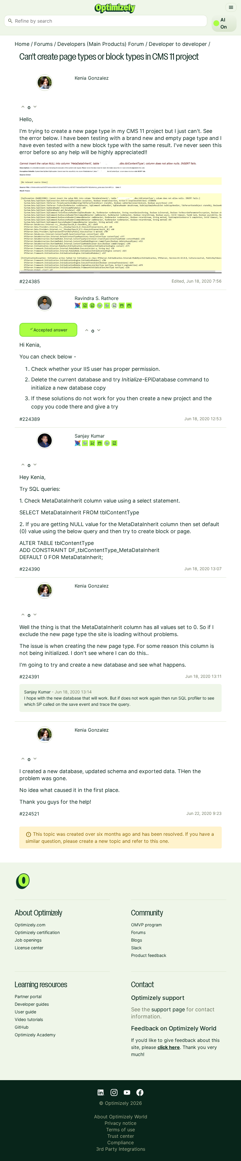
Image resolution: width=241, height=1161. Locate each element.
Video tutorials (29, 1019)
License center (29, 947)
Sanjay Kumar (90, 436)
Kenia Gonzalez (92, 78)
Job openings (28, 940)
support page (168, 1009)
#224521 (29, 814)
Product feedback (148, 955)
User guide (25, 1011)
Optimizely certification (37, 932)
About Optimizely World (120, 1117)
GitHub (22, 1027)
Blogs (136, 940)
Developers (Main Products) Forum (100, 44)
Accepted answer (48, 329)
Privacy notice (120, 1123)
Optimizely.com (30, 924)
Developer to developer (178, 44)
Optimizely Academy (35, 1034)
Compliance (120, 1142)
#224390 (29, 569)
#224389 (29, 419)
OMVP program (146, 924)
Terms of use (120, 1129)
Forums (43, 44)
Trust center (120, 1136)
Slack (136, 947)
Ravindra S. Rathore (96, 298)
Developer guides (32, 1004)
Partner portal (28, 996)
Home (22, 44)
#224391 (29, 677)
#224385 (29, 281)
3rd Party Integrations (120, 1149)
